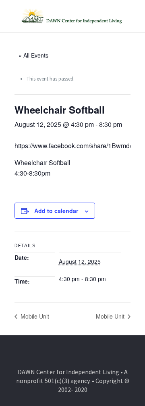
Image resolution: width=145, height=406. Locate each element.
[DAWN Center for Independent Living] (72, 16)
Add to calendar (56, 211)
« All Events (33, 55)
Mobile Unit (34, 316)
